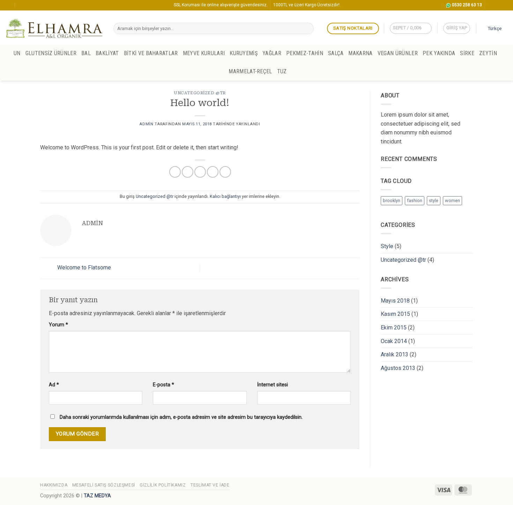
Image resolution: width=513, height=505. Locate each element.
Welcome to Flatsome (83, 268)
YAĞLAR (271, 53)
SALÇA (336, 53)
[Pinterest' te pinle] (212, 172)
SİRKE (467, 53)
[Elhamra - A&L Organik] (54, 27)
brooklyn (391, 200)
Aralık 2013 (394, 354)
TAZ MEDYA (97, 496)
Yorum (58, 325)
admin (146, 124)
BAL (86, 53)
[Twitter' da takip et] (498, 5)
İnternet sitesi (272, 385)
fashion (414, 200)
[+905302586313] (22, 5)
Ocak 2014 (394, 341)
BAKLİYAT (107, 53)
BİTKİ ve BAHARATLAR (151, 53)
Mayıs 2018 (395, 300)
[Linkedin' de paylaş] (225, 172)
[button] (411, 28)
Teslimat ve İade (210, 485)
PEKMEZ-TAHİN (304, 53)
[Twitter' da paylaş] (187, 172)
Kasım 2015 (395, 314)
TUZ (282, 71)
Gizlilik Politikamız (163, 485)
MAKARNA (360, 53)
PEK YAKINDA (439, 53)
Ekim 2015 (394, 327)
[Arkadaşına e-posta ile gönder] (200, 172)
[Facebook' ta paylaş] (175, 172)
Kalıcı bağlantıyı (225, 196)
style (433, 200)
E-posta (163, 385)
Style (387, 246)
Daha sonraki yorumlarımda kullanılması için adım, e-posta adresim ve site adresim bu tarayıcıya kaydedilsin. (181, 417)
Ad (54, 385)
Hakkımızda (53, 485)
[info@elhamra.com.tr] (8, 5)
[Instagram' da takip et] (491, 5)
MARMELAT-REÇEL (250, 71)
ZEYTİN (488, 53)
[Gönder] (307, 29)
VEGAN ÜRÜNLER (398, 53)
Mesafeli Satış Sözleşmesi (103, 485)
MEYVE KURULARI (204, 53)
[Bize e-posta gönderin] (504, 5)
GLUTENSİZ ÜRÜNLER (50, 53)
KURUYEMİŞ (244, 53)
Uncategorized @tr (200, 93)
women (452, 200)
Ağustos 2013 (398, 368)
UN (17, 53)
